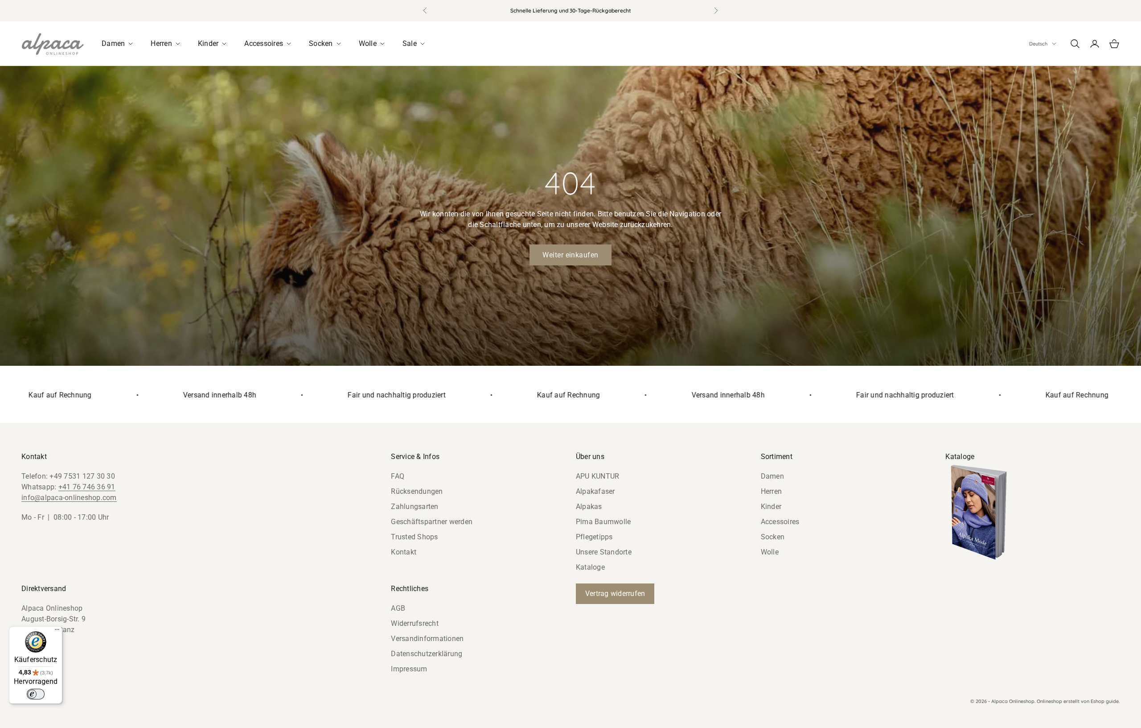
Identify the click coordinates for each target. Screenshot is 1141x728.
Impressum (409, 669)
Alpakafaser (595, 491)
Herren (771, 491)
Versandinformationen (427, 638)
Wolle (770, 552)
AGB (398, 608)
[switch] (36, 694)
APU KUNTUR (598, 476)
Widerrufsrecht (415, 623)
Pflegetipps (594, 537)
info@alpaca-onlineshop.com (69, 497)
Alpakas (589, 506)
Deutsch (1038, 44)
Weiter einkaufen (570, 255)
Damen (772, 476)
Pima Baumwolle (603, 521)
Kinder (771, 506)
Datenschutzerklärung (426, 653)
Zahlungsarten (414, 506)
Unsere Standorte (604, 552)
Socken (773, 537)
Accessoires (780, 521)
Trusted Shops (414, 537)
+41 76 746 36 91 (86, 487)
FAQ (397, 476)
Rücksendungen (417, 491)
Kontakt (403, 552)
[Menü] (57, 631)
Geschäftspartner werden (431, 521)
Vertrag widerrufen (615, 593)
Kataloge (590, 567)
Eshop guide (1105, 701)
